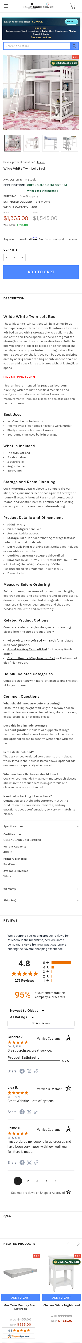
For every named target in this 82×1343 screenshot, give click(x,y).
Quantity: (10, 249)
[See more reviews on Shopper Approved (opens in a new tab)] (36, 1071)
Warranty (9, 889)
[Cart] (71, 6)
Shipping (9, 900)
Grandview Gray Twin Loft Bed (27, 649)
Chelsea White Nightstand (61, 1305)
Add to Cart (20, 1297)
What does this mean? (41, 190)
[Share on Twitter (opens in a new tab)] (29, 1071)
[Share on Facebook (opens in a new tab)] (22, 1071)
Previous (69, 1243)
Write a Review (41, 1023)
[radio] (58, 962)
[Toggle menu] (6, 6)
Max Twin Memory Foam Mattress (20, 1307)
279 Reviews (28, 981)
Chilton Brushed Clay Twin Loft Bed (31, 658)
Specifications (13, 826)
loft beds (50, 681)
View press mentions (41, 37)
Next (77, 1243)
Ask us (41, 162)
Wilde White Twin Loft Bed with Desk (31, 640)
